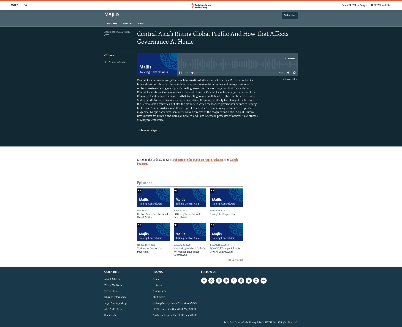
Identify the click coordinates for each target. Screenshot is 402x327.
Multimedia (159, 297)
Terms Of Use (111, 291)
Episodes (112, 23)
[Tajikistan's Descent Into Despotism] (153, 232)
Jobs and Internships (115, 297)
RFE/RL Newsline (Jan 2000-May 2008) (174, 309)
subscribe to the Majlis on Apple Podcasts (198, 160)
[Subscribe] (263, 280)
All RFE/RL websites (381, 5)
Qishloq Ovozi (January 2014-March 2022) (175, 303)
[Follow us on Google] (226, 280)
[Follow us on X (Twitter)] (234, 280)
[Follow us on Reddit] (211, 280)
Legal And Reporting (115, 303)
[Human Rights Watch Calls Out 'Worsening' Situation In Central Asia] (190, 232)
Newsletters (159, 291)
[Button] (109, 56)
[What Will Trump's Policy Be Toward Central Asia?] (226, 232)
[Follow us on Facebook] (241, 280)
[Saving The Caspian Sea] (226, 197)
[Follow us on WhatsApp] (256, 280)
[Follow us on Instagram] (219, 280)
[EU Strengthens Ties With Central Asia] (190, 197)
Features (157, 285)
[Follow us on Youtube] (204, 280)
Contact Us (110, 315)
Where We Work (113, 285)
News (156, 279)
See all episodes (235, 260)
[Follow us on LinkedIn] (249, 280)
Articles (128, 23)
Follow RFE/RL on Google (354, 5)
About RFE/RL (112, 279)
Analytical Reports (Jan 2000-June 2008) (175, 315)
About (141, 23)
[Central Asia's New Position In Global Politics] (153, 197)
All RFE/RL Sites (113, 309)
